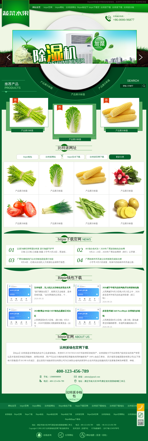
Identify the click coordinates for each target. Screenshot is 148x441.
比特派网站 (51, 157)
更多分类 (120, 157)
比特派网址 (71, 7)
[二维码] (140, 422)
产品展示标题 (46, 85)
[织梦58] (85, 428)
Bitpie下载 (29, 414)
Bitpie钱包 (39, 414)
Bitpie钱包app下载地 (72, 419)
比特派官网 (79, 414)
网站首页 (36, 7)
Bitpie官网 (18, 414)
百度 (98, 435)
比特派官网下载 (97, 157)
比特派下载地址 (117, 8)
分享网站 (69, 435)
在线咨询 (47, 435)
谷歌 (104, 435)
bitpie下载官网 (94, 8)
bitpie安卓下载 (73, 157)
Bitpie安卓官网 (92, 414)
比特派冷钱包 (129, 8)
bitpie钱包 (27, 157)
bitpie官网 (48, 7)
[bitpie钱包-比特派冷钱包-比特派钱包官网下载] (15, 27)
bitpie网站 (59, 7)
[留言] (140, 415)
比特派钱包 (106, 414)
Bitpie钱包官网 (52, 414)
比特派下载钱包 (106, 8)
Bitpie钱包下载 (82, 8)
